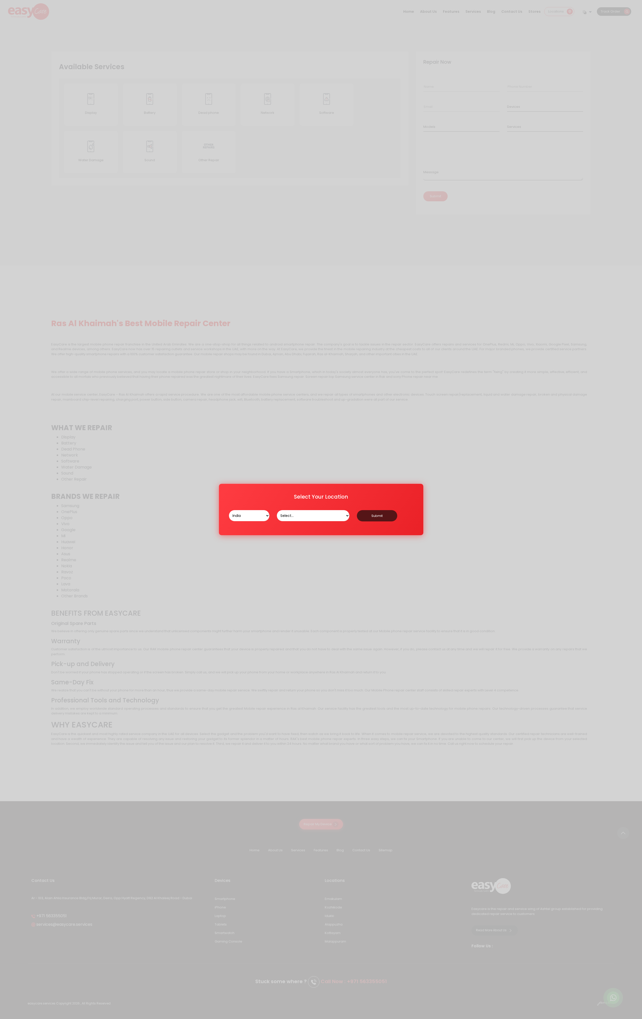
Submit (377, 515)
